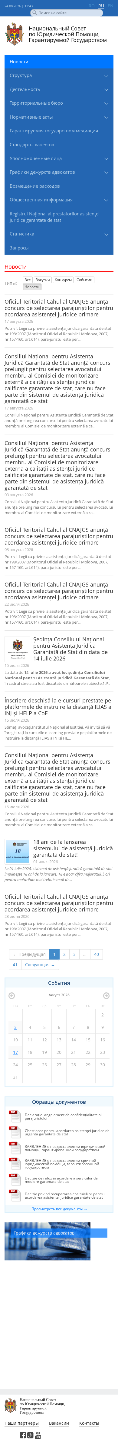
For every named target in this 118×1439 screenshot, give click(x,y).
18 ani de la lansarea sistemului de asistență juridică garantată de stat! (73, 848)
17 (15, 1052)
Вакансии (59, 1423)
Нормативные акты (31, 117)
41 (15, 964)
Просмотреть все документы (57, 1208)
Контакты (89, 1423)
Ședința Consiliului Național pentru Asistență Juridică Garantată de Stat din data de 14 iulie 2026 (70, 649)
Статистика (22, 234)
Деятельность (25, 89)
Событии (85, 279)
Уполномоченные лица (36, 158)
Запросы (19, 248)
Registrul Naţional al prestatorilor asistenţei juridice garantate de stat (55, 217)
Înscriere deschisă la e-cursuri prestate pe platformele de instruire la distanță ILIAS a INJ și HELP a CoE (58, 707)
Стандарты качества (32, 144)
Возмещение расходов (35, 186)
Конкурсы (63, 279)
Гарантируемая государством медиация (54, 130)
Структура (21, 75)
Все (28, 279)
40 (96, 954)
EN (110, 6)
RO (92, 6)
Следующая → (40, 964)
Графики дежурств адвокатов (42, 172)
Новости (19, 61)
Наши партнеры (22, 1423)
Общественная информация (41, 200)
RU (101, 6)
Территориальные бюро (36, 103)
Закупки (43, 279)
